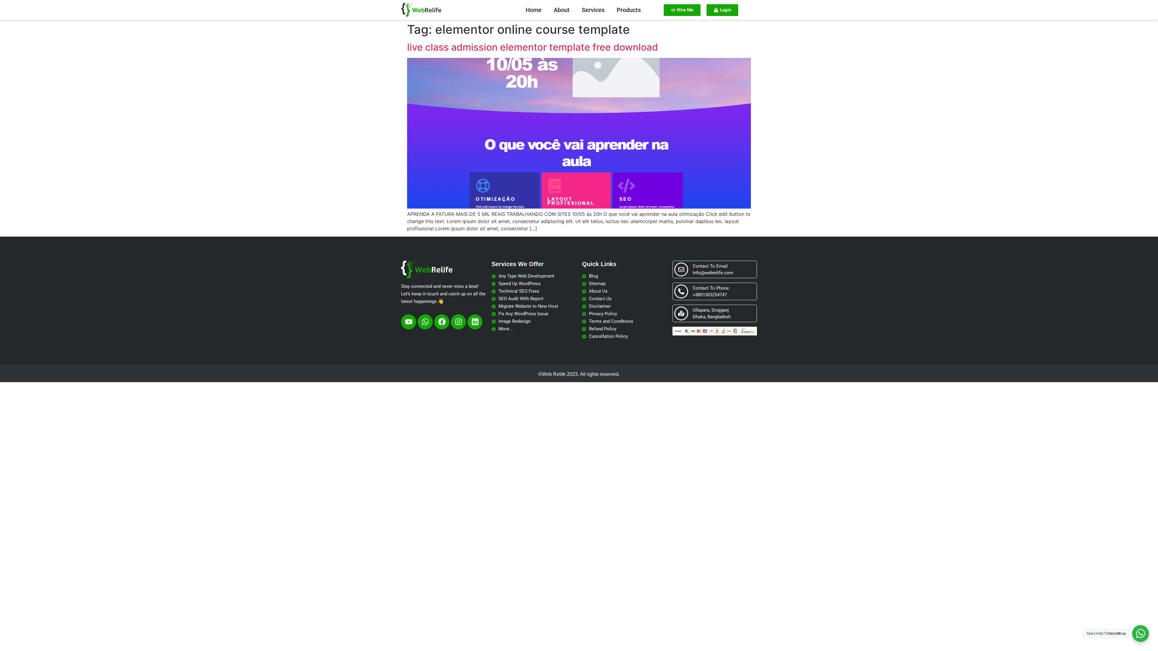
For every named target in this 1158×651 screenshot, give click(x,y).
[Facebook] (441, 321)
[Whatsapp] (425, 321)
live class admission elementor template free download (532, 47)
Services (593, 10)
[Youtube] (408, 321)
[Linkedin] (474, 321)
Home (534, 10)
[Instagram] (458, 321)
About (562, 10)
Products (629, 10)
